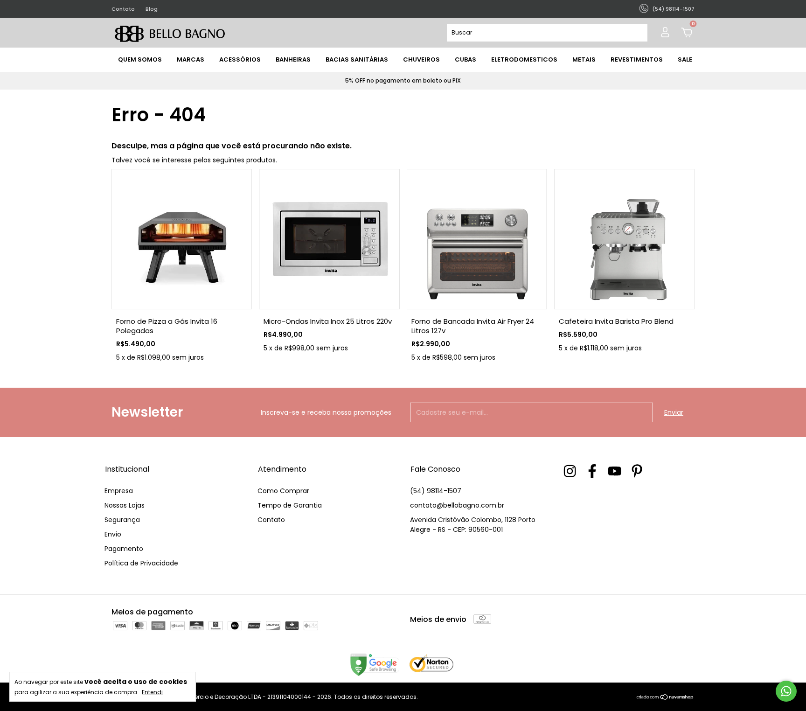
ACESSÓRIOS (240, 59)
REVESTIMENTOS (637, 59)
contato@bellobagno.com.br (457, 505)
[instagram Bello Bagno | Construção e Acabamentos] (570, 471)
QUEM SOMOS (140, 59)
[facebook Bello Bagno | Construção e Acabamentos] (592, 471)
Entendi (152, 692)
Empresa (118, 490)
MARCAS (190, 59)
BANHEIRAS (293, 59)
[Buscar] (636, 32)
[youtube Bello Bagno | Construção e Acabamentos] (614, 471)
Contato (123, 9)
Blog (152, 9)
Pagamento (123, 548)
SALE (685, 59)
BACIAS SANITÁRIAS (357, 59)
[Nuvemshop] (665, 698)
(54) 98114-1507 (435, 490)
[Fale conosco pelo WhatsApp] (786, 691)
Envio (112, 534)
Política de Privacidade (141, 563)
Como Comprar (283, 490)
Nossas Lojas (124, 505)
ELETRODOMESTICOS (524, 59)
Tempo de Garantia (289, 505)
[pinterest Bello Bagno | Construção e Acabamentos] (637, 471)
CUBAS (465, 59)
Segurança (122, 519)
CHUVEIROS (421, 59)
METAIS (584, 59)
